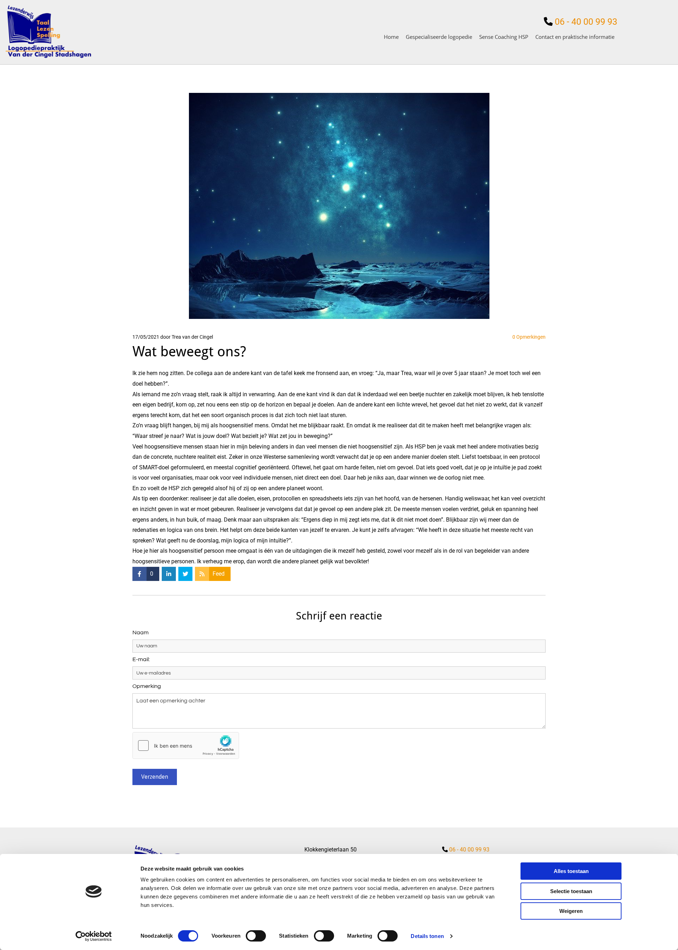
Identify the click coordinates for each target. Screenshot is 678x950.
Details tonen (427, 936)
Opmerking (146, 686)
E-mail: (141, 659)
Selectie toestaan (571, 891)
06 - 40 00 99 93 (585, 22)
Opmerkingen (529, 337)
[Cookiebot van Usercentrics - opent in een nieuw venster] (94, 936)
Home (391, 36)
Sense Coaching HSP (503, 36)
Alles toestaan (571, 871)
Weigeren (571, 911)
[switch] (256, 936)
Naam (140, 632)
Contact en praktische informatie (574, 36)
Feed (219, 573)
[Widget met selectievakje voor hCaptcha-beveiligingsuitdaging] (185, 745)
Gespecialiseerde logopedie (439, 36)
